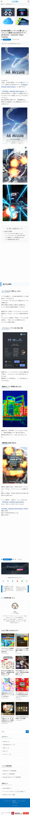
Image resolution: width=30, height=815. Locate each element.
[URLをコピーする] (27, 581)
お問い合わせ (15, 802)
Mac (5, 751)
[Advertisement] (15, 261)
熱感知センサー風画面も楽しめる (15, 237)
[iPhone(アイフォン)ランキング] (18, 813)
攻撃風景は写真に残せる (13, 239)
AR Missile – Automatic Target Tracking (13, 91)
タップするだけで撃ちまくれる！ (15, 233)
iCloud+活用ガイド (7, 788)
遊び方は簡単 (8, 231)
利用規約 (14, 800)
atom (15, 611)
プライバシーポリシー (21, 800)
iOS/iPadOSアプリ (6, 39)
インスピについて (7, 800)
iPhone (6, 747)
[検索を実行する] (27, 731)
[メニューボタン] (1, 1)
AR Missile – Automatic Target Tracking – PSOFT (14, 508)
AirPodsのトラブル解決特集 (9, 770)
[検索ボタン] (28, 1)
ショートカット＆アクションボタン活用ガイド (14, 791)
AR (15, 559)
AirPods (6, 741)
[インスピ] (15, 1)
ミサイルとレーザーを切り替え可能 (16, 235)
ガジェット (7, 754)
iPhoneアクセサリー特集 (9, 794)
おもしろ (20, 559)
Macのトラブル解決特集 (9, 774)
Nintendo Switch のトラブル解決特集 (12, 777)
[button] (3, 581)
